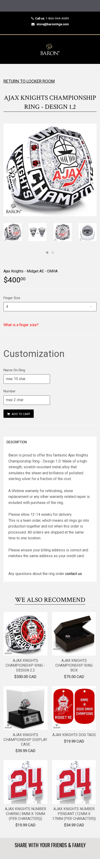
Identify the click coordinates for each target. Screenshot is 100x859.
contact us (73, 574)
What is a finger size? (21, 325)
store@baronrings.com (53, 24)
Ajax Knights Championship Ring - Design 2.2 (25, 665)
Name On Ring (14, 370)
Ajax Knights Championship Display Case (25, 740)
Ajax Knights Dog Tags (74, 735)
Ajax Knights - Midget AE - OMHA (30, 271)
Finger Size (11, 298)
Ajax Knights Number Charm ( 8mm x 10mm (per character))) (25, 814)
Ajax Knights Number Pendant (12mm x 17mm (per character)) (74, 814)
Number (9, 391)
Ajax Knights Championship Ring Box (74, 665)
